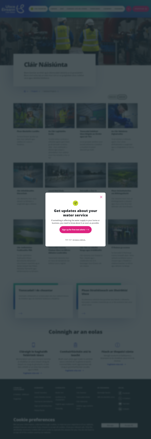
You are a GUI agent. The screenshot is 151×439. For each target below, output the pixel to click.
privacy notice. (79, 240)
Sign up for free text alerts (73, 229)
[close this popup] (101, 197)
